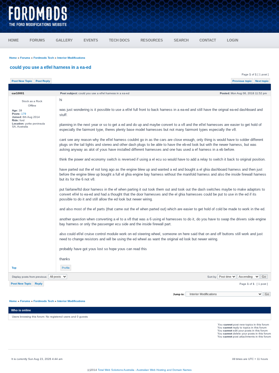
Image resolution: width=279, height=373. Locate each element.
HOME (13, 40)
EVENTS (91, 40)
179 (23, 113)
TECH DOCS (119, 40)
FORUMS (37, 40)
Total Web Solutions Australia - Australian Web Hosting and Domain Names (145, 369)
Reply (39, 283)
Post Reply (43, 80)
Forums (25, 57)
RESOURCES (152, 40)
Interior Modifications (71, 57)
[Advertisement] (172, 13)
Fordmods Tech (44, 57)
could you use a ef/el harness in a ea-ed (50, 67)
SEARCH (181, 40)
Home (13, 57)
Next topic (262, 80)
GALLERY (64, 40)
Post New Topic (22, 80)
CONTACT (207, 40)
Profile (66, 267)
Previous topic (242, 80)
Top (14, 267)
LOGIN (232, 40)
